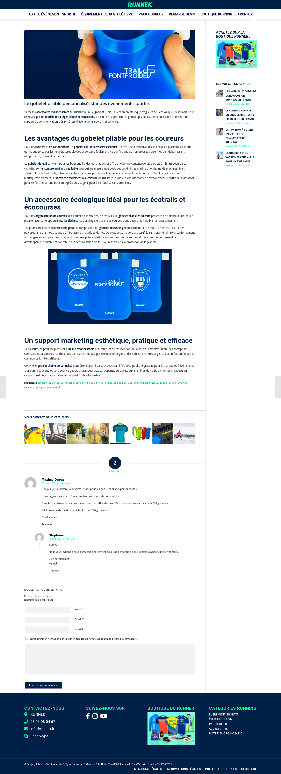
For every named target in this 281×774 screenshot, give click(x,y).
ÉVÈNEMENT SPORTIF (223, 714)
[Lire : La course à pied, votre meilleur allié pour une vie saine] (219, 155)
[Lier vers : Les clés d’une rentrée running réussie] (77, 433)
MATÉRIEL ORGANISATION (227, 733)
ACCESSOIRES (218, 728)
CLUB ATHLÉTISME (221, 719)
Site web (79, 629)
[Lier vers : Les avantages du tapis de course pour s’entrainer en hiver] (56, 433)
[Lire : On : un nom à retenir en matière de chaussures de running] (219, 132)
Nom (78, 609)
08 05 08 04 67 (42, 722)
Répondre (47, 524)
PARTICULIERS (219, 724)
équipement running (100, 382)
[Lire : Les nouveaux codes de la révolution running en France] (219, 93)
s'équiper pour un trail (47, 387)
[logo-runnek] (140, 4)
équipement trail (123, 382)
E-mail (79, 619)
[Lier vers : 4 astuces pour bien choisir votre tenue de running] (162, 433)
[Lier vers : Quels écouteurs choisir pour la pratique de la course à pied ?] (98, 433)
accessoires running (76, 382)
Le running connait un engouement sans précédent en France (239, 114)
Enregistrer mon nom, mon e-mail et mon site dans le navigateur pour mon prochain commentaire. (83, 639)
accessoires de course (50, 382)
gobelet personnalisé (146, 382)
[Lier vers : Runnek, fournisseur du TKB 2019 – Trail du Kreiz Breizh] (120, 433)
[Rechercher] (254, 25)
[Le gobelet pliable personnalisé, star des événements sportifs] (109, 64)
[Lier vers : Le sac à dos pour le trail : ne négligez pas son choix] (141, 433)
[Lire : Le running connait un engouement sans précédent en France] (219, 112)
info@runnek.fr (42, 729)
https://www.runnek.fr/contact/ (160, 551)
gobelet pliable (167, 382)
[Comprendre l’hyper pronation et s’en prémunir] (3, 387)
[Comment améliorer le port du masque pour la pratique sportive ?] (278, 387)
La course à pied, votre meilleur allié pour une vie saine (239, 157)
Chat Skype (39, 736)
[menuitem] (51, 14)
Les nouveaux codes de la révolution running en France (240, 95)
